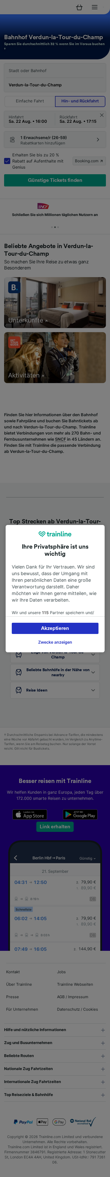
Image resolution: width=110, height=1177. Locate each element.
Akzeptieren (55, 628)
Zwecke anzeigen (55, 642)
